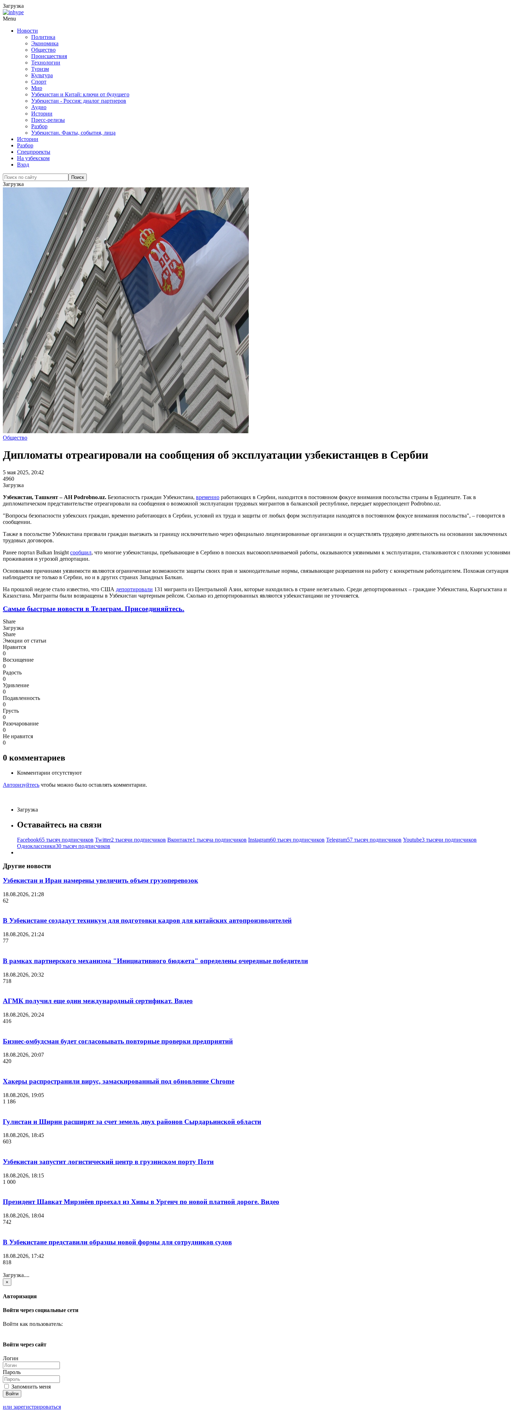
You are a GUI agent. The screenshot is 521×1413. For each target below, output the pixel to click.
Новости (27, 31)
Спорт (38, 82)
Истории (41, 114)
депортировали (134, 589)
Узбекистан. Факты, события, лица (73, 133)
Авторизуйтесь (21, 785)
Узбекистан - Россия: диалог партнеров (78, 101)
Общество (43, 50)
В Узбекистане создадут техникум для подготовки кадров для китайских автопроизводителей (147, 920)
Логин (10, 1358)
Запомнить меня (30, 1387)
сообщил (80, 552)
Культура (42, 75)
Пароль (12, 1372)
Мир (36, 88)
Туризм (40, 69)
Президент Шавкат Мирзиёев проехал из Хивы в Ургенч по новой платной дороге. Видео (141, 1201)
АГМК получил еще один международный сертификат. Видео (98, 1001)
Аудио (38, 107)
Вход (23, 165)
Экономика (44, 43)
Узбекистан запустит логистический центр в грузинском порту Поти (108, 1161)
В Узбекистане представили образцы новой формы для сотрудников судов (117, 1242)
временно (207, 497)
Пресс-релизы (48, 120)
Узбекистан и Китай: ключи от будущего (80, 94)
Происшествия (49, 56)
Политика (43, 37)
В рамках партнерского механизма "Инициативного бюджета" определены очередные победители (155, 961)
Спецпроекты (33, 152)
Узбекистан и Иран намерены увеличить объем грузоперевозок (100, 880)
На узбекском (33, 158)
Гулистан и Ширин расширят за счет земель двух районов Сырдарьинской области (132, 1121)
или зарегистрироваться (32, 1407)
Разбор (39, 126)
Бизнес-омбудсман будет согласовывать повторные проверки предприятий (118, 1041)
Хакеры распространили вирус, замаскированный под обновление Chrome (118, 1081)
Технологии (45, 63)
